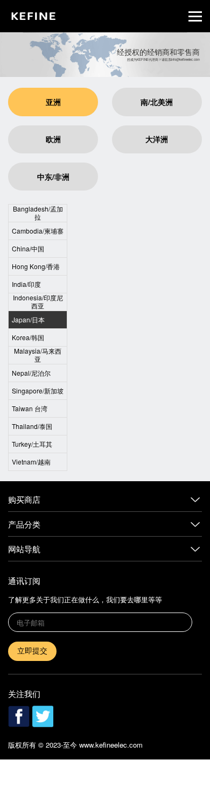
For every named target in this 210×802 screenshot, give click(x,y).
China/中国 (28, 248)
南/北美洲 (157, 101)
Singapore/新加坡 (38, 390)
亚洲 (53, 101)
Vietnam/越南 (31, 461)
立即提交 (32, 650)
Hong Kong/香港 (36, 266)
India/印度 (26, 284)
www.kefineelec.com (111, 745)
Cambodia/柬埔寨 (38, 230)
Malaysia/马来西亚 (37, 354)
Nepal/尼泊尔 (31, 372)
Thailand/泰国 (32, 426)
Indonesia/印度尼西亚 (38, 301)
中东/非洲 (53, 176)
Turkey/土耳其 (32, 443)
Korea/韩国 (28, 337)
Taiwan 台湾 (29, 408)
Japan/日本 (28, 319)
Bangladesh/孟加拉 (38, 212)
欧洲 (53, 138)
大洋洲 (156, 138)
